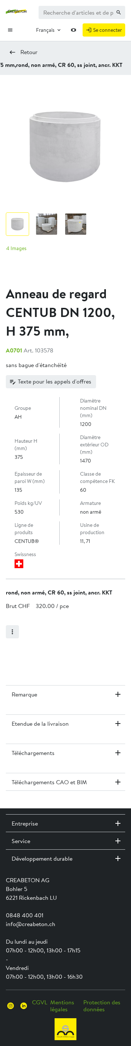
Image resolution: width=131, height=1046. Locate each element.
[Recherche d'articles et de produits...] (119, 12)
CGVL (39, 1002)
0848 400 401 (24, 915)
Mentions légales (62, 1005)
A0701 (14, 350)
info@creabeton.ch (30, 924)
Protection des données (101, 1005)
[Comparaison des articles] (74, 30)
